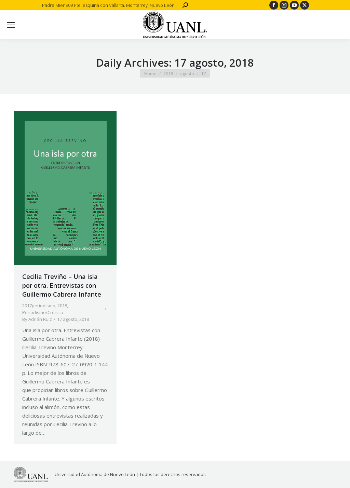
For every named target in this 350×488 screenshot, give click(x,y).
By (37, 319)
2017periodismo (38, 305)
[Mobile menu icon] (11, 25)
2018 (62, 305)
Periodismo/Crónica (42, 312)
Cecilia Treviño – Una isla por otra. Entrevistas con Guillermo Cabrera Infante (61, 285)
